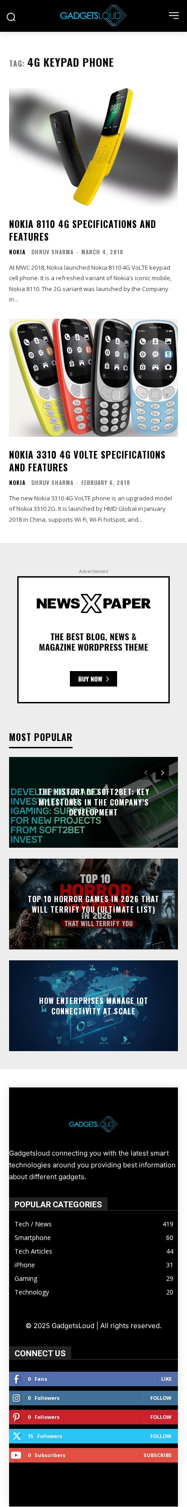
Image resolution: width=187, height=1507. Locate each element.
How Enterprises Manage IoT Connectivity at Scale (93, 1005)
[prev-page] (146, 773)
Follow (161, 1397)
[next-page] (162, 773)
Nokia (17, 252)
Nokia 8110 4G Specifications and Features (82, 230)
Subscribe (157, 1455)
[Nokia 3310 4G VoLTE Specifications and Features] (93, 378)
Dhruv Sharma (52, 252)
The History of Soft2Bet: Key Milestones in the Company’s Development (93, 802)
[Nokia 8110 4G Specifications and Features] (93, 147)
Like (166, 1378)
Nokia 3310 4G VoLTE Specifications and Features (87, 461)
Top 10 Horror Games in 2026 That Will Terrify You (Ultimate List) (93, 904)
